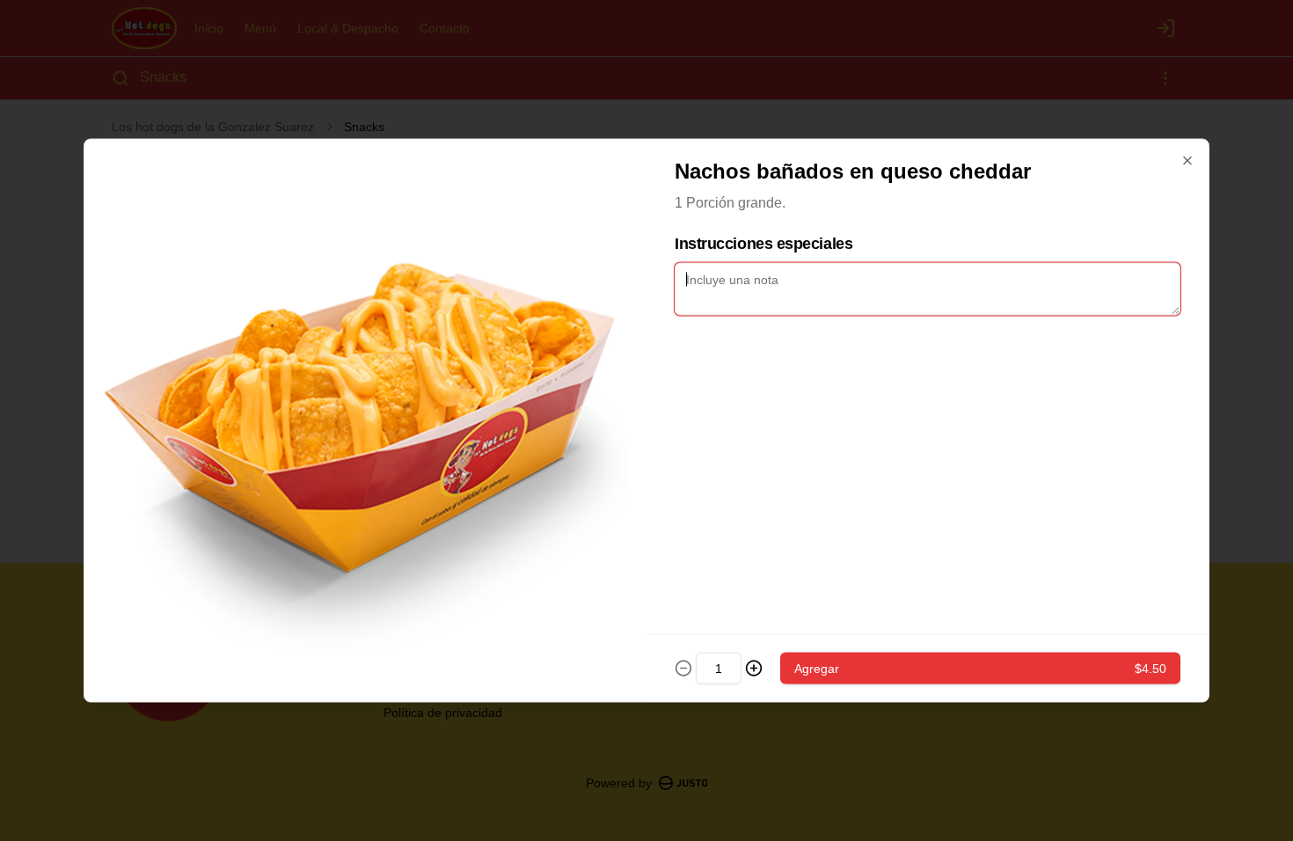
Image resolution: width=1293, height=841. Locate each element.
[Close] (1187, 161)
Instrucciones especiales (763, 243)
